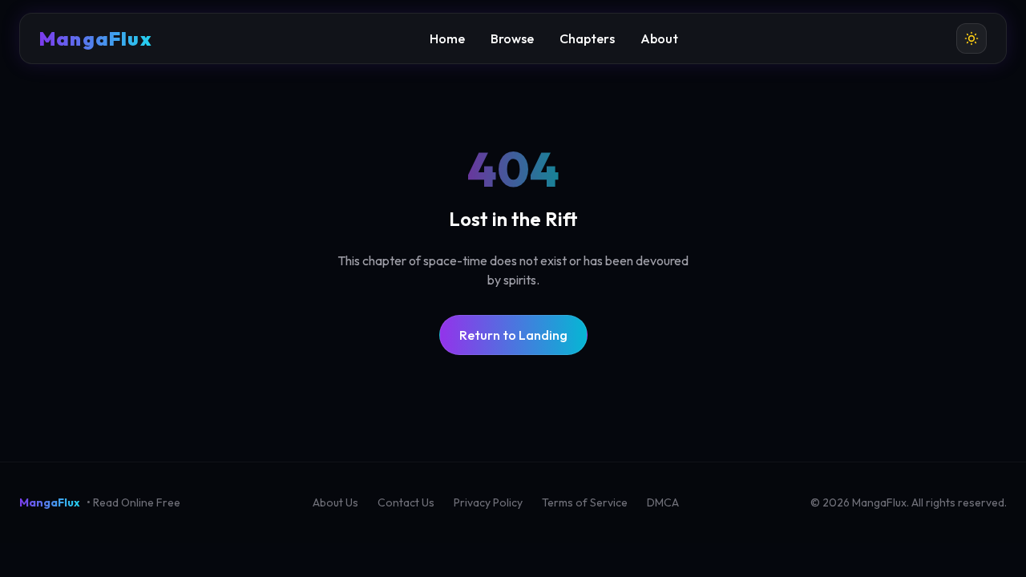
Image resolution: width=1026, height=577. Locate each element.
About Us (335, 502)
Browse (512, 38)
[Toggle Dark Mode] (971, 38)
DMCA (663, 502)
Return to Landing (513, 335)
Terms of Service (585, 502)
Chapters (587, 38)
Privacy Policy (488, 502)
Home (447, 38)
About (659, 38)
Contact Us (406, 502)
